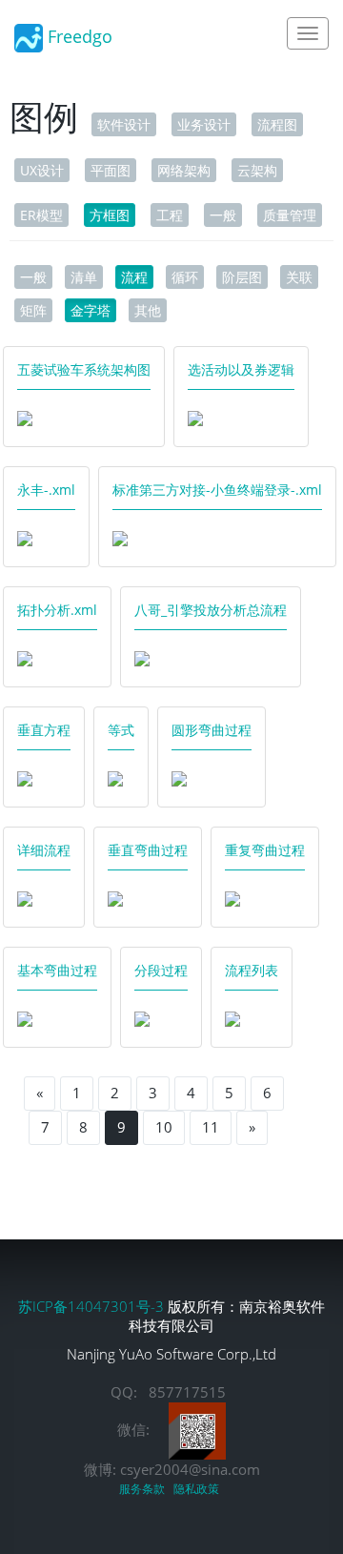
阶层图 (242, 277)
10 (163, 1126)
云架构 (257, 170)
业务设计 (204, 124)
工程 (169, 215)
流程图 (277, 124)
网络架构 (184, 170)
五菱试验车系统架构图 (84, 369)
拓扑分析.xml (57, 610)
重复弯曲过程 (265, 850)
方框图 (110, 215)
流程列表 (251, 970)
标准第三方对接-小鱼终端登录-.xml (217, 490)
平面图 (111, 170)
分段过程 (161, 970)
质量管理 (289, 215)
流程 (134, 277)
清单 (84, 277)
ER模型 (41, 215)
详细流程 (44, 850)
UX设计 (42, 170)
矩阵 (33, 310)
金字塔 (91, 310)
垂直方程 (44, 730)
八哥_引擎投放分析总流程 (210, 610)
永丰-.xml (46, 490)
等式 (121, 730)
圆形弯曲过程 (212, 730)
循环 (185, 277)
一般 (223, 215)
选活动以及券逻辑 (241, 369)
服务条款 (145, 1489)
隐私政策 (199, 1489)
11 (210, 1126)
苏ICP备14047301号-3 (93, 1306)
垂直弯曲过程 (148, 850)
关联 (299, 277)
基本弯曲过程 (57, 970)
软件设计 (124, 124)
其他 (147, 310)
